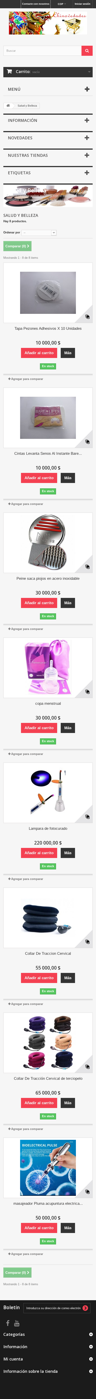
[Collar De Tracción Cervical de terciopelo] (48, 1043)
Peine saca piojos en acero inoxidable (48, 578)
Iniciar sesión (82, 3)
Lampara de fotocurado (48, 828)
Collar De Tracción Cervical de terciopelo (48, 1078)
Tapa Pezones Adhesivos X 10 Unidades (48, 328)
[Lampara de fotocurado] (48, 793)
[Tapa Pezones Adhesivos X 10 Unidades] (48, 293)
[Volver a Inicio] (8, 106)
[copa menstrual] (48, 668)
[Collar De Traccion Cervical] (48, 918)
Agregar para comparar (27, 379)
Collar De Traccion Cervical (48, 953)
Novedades (20, 137)
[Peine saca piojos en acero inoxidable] (48, 543)
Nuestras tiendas (28, 155)
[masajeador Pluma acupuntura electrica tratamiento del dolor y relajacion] (48, 1168)
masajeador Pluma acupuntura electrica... (48, 1203)
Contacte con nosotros (35, 3)
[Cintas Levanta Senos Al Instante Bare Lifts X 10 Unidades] (48, 418)
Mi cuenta (13, 1359)
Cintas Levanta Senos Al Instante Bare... (48, 453)
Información (22, 120)
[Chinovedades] (48, 23)
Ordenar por (11, 232)
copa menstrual (48, 703)
